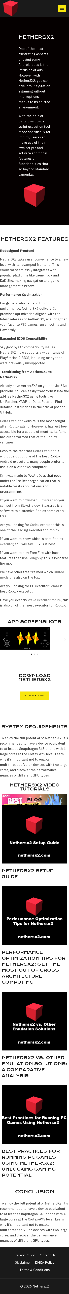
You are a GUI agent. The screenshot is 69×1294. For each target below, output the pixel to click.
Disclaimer (23, 1262)
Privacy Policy (24, 1255)
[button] (4, 639)
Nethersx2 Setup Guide (28, 873)
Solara (54, 586)
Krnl (3, 475)
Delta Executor (29, 121)
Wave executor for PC (44, 600)
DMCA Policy (44, 1262)
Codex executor (42, 524)
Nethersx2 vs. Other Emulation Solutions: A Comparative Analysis (34, 1066)
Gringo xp (35, 558)
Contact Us (47, 1255)
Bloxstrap (45, 500)
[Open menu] (62, 8)
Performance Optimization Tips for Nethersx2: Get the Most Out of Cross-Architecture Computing (33, 967)
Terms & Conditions (34, 1270)
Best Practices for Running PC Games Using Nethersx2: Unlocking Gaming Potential (31, 1163)
